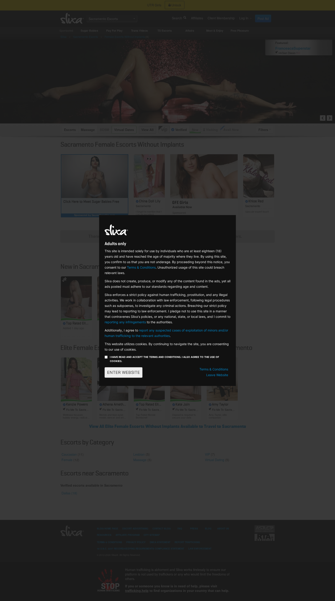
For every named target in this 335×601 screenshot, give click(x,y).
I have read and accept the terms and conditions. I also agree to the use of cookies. (164, 359)
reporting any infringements (125, 322)
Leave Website (217, 375)
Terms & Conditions (141, 267)
